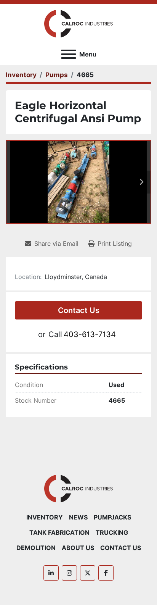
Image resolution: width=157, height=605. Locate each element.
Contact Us (78, 310)
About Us (78, 548)
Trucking (112, 532)
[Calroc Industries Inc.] (78, 488)
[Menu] (68, 54)
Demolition (36, 548)
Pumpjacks (112, 517)
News (78, 517)
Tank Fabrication (59, 532)
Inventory (44, 517)
